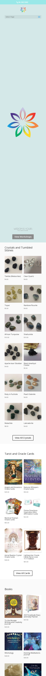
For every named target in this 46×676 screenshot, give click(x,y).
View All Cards (23, 573)
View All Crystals (23, 437)
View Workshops (23, 236)
